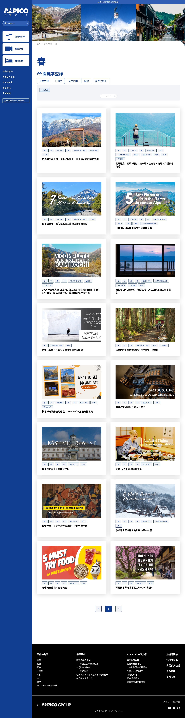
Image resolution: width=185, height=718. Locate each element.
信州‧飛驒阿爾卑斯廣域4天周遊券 (92, 674)
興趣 (86, 80)
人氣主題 (44, 80)
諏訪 (39, 681)
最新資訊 (7, 87)
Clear (108, 96)
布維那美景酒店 (134, 663)
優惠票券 (80, 654)
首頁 (39, 44)
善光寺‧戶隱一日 (84, 678)
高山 (39, 678)
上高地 (40, 670)
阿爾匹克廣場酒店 (135, 670)
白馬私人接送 (9, 77)
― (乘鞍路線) (82, 670)
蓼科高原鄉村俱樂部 (136, 681)
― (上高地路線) (83, 667)
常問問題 (7, 93)
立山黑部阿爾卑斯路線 (47, 685)
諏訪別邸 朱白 (133, 674)
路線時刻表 (42, 654)
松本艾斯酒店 (133, 678)
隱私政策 (176, 702)
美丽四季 (73, 80)
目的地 (58, 80)
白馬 (39, 660)
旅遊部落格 (8, 71)
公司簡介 (165, 702)
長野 (39, 663)
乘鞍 (39, 674)
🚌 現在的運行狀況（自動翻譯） (15, 101)
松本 (39, 667)
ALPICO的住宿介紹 (137, 654)
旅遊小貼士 (101, 80)
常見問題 (170, 676)
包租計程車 (8, 82)
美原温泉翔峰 (133, 660)
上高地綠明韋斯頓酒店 (137, 667)
